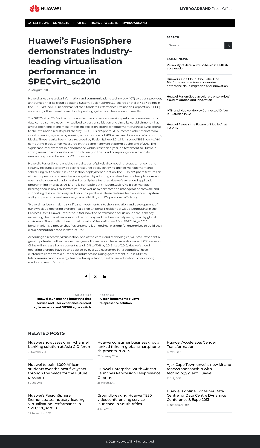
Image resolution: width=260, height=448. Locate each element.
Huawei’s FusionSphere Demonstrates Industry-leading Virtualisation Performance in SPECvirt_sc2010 (56, 401)
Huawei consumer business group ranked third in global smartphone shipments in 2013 (128, 346)
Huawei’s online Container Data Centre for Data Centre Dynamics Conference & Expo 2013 (196, 395)
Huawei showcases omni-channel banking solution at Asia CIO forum (59, 344)
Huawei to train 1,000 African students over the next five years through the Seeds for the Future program (57, 370)
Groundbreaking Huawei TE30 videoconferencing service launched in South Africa (124, 399)
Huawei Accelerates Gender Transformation (191, 344)
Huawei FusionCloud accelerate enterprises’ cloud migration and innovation (198, 98)
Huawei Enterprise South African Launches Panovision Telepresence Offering (128, 373)
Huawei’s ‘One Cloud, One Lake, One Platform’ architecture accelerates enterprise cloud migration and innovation (197, 82)
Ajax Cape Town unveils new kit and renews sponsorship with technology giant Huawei (199, 368)
